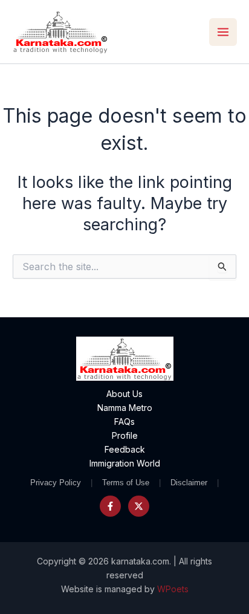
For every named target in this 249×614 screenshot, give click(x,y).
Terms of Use (125, 482)
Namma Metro (124, 407)
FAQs (124, 421)
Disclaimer (188, 482)
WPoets (173, 589)
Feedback (125, 449)
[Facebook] (110, 506)
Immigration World (124, 463)
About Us (124, 394)
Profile (125, 435)
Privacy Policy (55, 482)
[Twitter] (138, 506)
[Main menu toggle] (223, 32)
